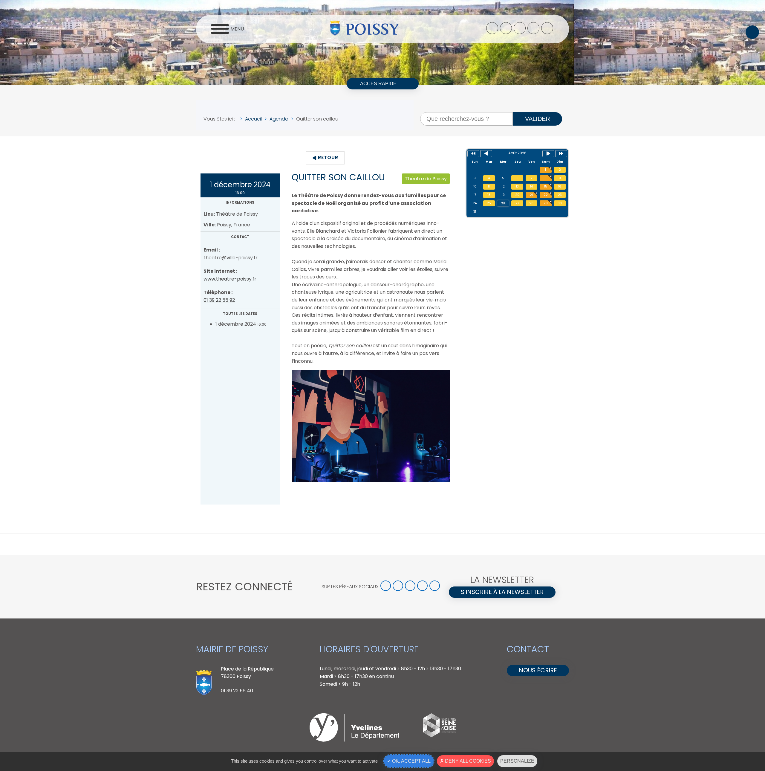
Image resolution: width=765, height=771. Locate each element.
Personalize (517, 761)
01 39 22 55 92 (219, 300)
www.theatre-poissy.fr (230, 278)
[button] (752, 32)
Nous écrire (538, 670)
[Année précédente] (473, 153)
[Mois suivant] (548, 153)
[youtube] (533, 28)
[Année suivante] (561, 153)
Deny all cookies (467, 761)
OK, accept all (411, 761)
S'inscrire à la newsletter (502, 592)
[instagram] (520, 28)
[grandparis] (439, 735)
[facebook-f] (492, 28)
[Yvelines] (354, 740)
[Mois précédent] (486, 153)
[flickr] (547, 28)
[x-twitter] (506, 28)
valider (537, 118)
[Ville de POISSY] (364, 29)
